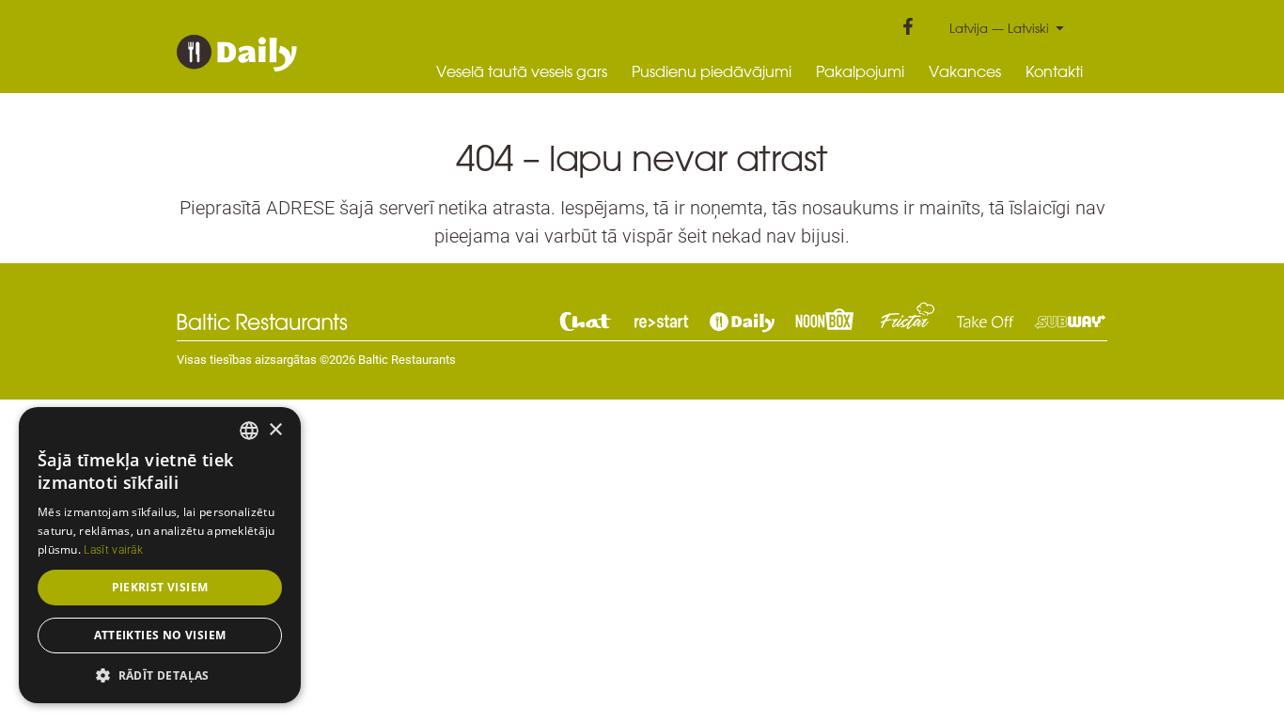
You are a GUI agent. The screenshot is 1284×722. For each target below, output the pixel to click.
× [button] (275, 430)
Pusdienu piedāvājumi (711, 71)
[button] (160, 675)
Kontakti (1054, 71)
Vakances (965, 71)
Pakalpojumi (860, 71)
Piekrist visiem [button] (160, 587)
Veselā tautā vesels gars (521, 71)
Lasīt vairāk (113, 550)
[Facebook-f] (908, 26)
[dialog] (160, 555)
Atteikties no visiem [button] (160, 635)
